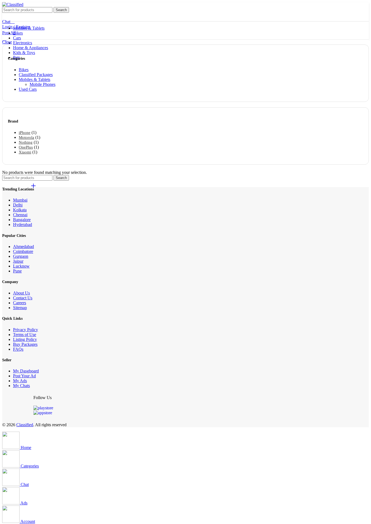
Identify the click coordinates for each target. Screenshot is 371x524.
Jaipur (18, 261)
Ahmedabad (23, 246)
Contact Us (22, 298)
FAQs (18, 349)
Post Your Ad (24, 376)
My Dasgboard (26, 371)
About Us (21, 293)
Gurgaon (20, 256)
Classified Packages (36, 74)
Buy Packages (25, 344)
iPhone (24, 132)
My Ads (20, 380)
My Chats (21, 385)
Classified (24, 424)
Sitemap (20, 307)
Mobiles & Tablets (34, 79)
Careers (19, 302)
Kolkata (20, 210)
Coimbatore (23, 251)
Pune (17, 271)
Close (7, 42)
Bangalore (22, 219)
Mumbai (20, 200)
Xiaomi (25, 152)
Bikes (24, 69)
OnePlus (26, 147)
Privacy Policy (25, 329)
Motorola (26, 137)
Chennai (20, 214)
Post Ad (9, 32)
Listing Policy (25, 339)
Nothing (26, 142)
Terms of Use (24, 334)
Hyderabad (22, 224)
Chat (6, 21)
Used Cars (28, 89)
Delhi (18, 205)
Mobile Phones (42, 84)
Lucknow (21, 266)
